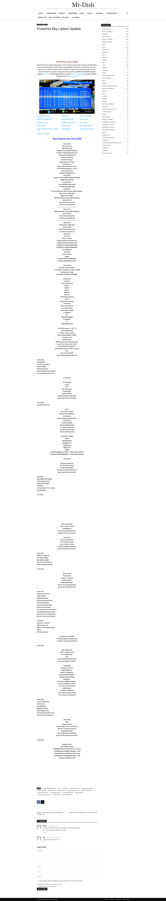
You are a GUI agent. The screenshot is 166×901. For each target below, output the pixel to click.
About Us (112, 899)
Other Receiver (111, 13)
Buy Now (65, 17)
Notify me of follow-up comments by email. (50, 884)
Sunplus (61, 13)
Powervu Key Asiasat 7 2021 (73, 790)
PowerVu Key (44, 22)
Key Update (65, 788)
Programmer (72, 13)
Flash (81, 13)
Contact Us (118, 899)
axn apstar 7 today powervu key (49, 788)
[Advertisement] (67, 47)
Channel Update (78, 74)
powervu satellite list (66, 794)
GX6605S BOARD (51, 13)
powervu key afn (61, 790)
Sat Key (89, 13)
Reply (44, 832)
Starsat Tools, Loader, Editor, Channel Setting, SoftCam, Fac (50, 813)
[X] (42, 802)
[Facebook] (38, 802)
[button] (127, 13)
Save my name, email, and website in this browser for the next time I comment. (61, 881)
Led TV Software (54, 17)
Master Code (42, 17)
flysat (59, 788)
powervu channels (42, 790)
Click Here (46, 74)
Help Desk (99, 13)
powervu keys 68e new (68, 792)
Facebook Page (72, 76)
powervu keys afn (79, 792)
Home (38, 22)
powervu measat (56, 794)
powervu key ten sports (55, 792)
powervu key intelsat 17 (86, 790)
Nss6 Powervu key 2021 (87, 788)
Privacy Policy (126, 899)
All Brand (75, 17)
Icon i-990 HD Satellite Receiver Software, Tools (83, 812)
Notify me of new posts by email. (47, 886)
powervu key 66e (52, 790)
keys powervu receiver (75, 788)
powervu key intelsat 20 (43, 792)
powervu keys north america (44, 794)
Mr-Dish (106, 899)
